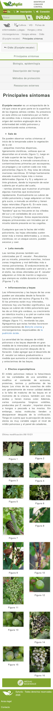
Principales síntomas (33, 38)
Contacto (5, 707)
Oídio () (21, 47)
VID (31, 25)
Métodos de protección (26, 78)
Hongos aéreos (29, 34)
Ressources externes (26, 85)
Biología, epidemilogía (26, 63)
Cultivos (22, 25)
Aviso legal (6, 701)
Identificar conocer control (39, 4)
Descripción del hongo (26, 71)
